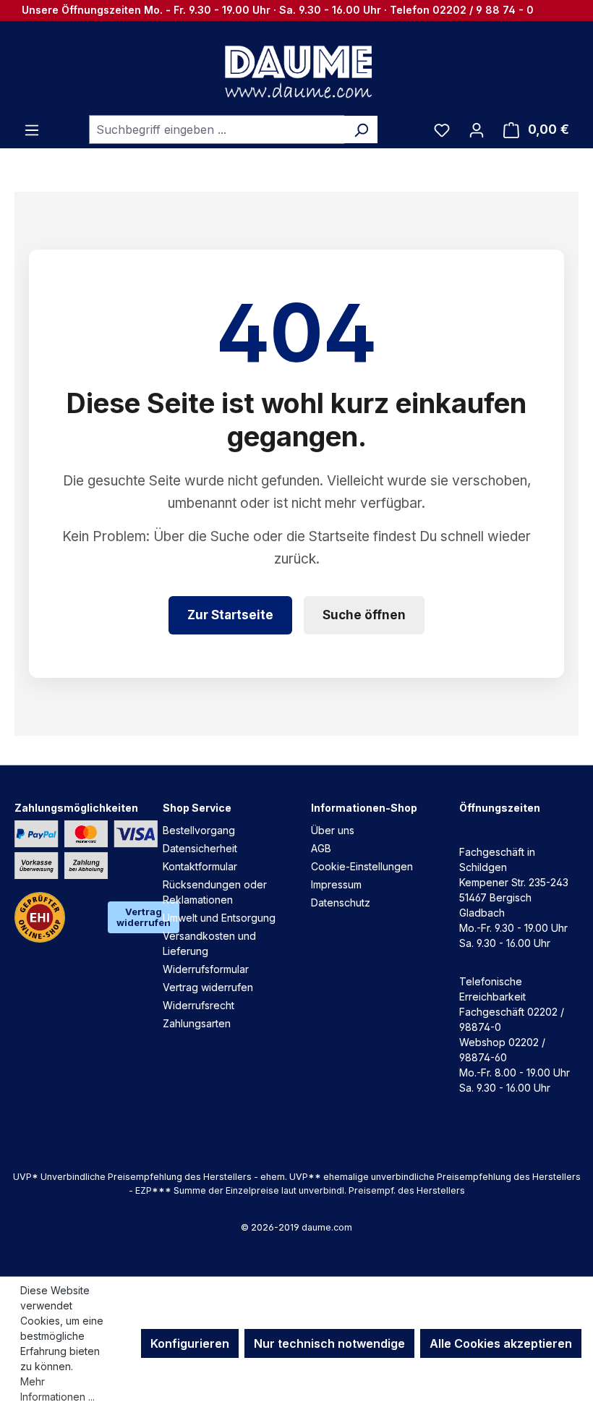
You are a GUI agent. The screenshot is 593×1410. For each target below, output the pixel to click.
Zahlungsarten (197, 1023)
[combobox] (217, 129)
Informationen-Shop (364, 808)
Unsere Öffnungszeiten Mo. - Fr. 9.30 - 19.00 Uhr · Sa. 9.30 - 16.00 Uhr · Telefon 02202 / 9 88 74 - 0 (278, 10)
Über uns (332, 830)
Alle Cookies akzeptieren (501, 1343)
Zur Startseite (230, 615)
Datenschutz (340, 902)
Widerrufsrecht (198, 1005)
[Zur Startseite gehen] (296, 70)
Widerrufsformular (206, 969)
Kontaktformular (200, 866)
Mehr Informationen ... (57, 1389)
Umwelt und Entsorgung (219, 918)
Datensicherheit (200, 848)
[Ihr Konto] (476, 129)
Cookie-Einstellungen (362, 866)
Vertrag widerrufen (143, 917)
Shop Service (197, 808)
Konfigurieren (189, 1343)
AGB (321, 848)
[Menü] (31, 129)
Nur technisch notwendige (329, 1343)
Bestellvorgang (199, 830)
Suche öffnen (364, 615)
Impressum (336, 884)
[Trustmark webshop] (39, 917)
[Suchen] (361, 129)
